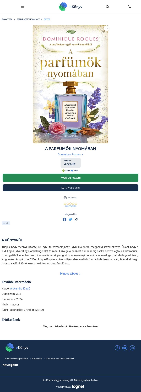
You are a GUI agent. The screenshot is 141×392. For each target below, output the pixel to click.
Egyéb (47, 19)
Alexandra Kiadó (20, 288)
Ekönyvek (7, 19)
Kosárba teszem (71, 177)
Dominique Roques (70, 154)
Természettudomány (28, 19)
